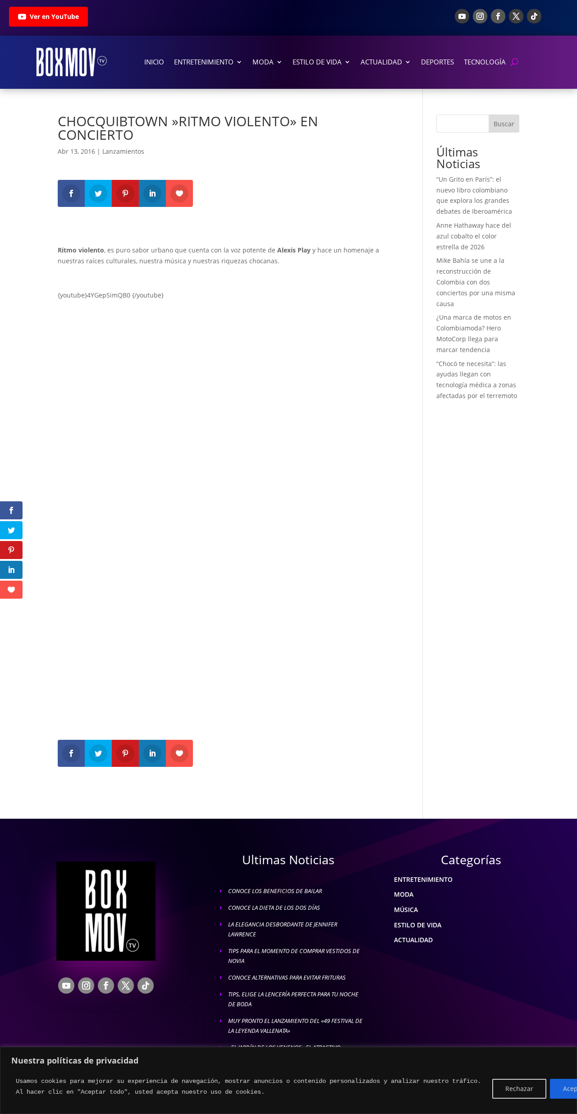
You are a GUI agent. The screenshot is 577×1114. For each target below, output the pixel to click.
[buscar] (514, 62)
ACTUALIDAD (413, 939)
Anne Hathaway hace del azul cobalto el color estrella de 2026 (473, 236)
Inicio (154, 61)
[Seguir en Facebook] (498, 16)
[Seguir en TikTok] (534, 16)
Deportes (437, 61)
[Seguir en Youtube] (462, 16)
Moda (263, 61)
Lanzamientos (123, 151)
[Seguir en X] (516, 16)
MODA (403, 894)
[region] (288, 1080)
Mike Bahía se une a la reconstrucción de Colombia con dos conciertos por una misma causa (475, 281)
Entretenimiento (204, 61)
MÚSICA (406, 909)
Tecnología (485, 61)
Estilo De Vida (317, 61)
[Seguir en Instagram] (480, 16)
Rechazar (519, 1088)
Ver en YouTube (54, 16)
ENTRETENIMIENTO (423, 879)
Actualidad (381, 61)
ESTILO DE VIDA (417, 925)
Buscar (504, 123)
